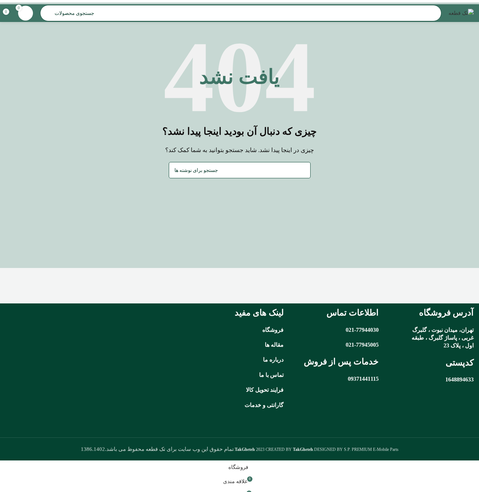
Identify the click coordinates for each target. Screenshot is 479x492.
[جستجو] (177, 170)
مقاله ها (274, 345)
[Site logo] (461, 12)
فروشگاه (273, 330)
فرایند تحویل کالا (265, 390)
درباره (276, 360)
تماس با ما (271, 375)
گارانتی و (272, 405)
